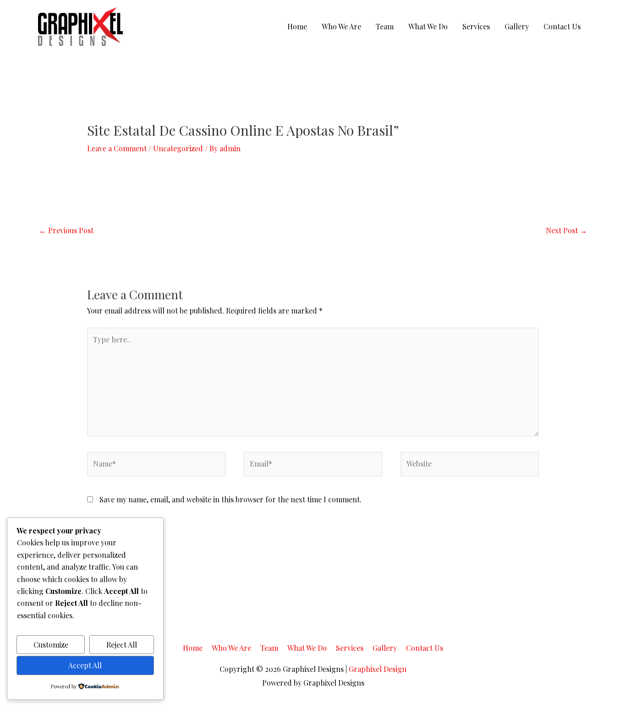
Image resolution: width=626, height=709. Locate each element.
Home (297, 26)
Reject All (121, 644)
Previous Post (66, 230)
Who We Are (341, 26)
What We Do (428, 26)
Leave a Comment (117, 148)
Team (385, 26)
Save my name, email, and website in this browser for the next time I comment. (230, 499)
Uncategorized (178, 148)
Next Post (566, 230)
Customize (50, 644)
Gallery (517, 26)
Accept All (85, 665)
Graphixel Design (377, 669)
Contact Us (562, 26)
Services (476, 26)
